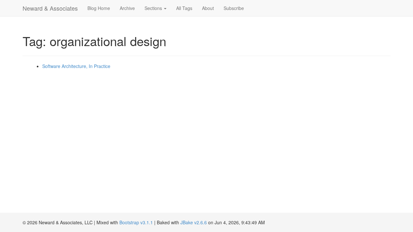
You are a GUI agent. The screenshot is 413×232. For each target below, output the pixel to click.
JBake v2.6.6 (193, 222)
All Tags (184, 8)
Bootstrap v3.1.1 (136, 222)
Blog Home (98, 8)
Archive (127, 8)
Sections (154, 8)
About (208, 8)
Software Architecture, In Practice (76, 66)
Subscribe (234, 8)
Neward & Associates (50, 8)
